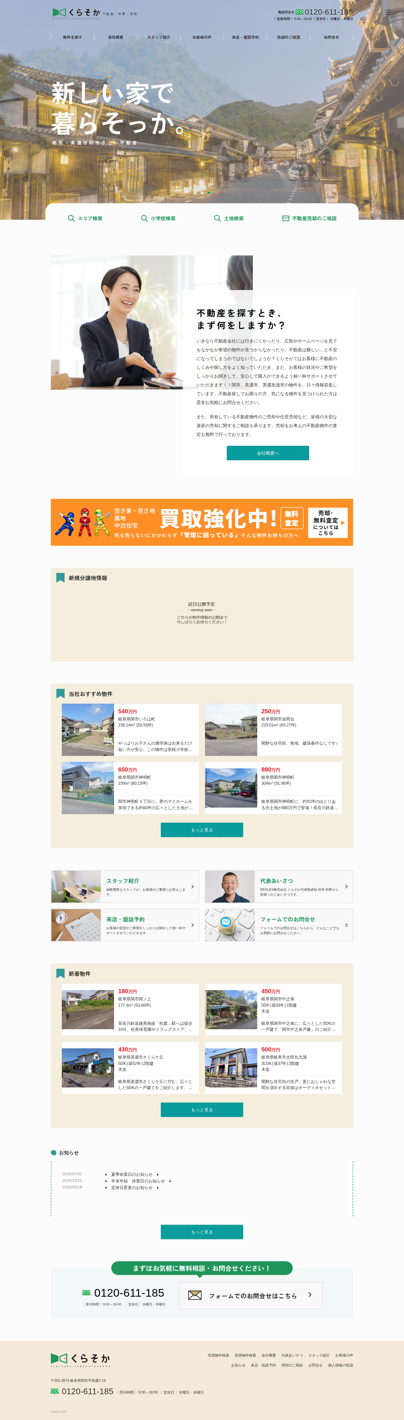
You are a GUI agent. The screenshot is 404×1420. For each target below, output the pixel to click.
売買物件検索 (218, 1355)
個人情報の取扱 (340, 1365)
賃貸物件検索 (245, 1355)
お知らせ (238, 1365)
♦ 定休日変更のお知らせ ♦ (132, 1187)
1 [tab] (195, 192)
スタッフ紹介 (158, 37)
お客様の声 (202, 37)
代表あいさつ (292, 1355)
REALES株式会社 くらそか (99, 13)
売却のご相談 (288, 37)
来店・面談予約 (245, 37)
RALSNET (61, 1411)
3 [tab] (208, 192)
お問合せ (331, 37)
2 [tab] (202, 192)
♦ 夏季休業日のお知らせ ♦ (132, 1174)
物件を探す (72, 37)
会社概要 (115, 37)
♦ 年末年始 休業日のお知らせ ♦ (138, 1181)
